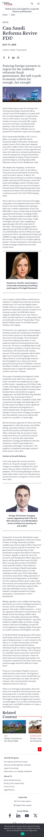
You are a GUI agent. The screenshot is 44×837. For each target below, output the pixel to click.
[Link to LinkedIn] (18, 816)
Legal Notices (9, 790)
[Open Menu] (38, 3)
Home (5, 14)
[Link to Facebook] (10, 816)
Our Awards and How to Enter (16, 762)
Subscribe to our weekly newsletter (18, 771)
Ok (22, 834)
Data (13, 14)
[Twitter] (5, 58)
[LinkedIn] (14, 58)
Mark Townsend (18, 49)
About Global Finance (12, 780)
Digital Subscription (24, 805)
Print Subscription (23, 801)
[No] (41, 830)
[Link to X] (35, 816)
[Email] (19, 58)
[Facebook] (9, 58)
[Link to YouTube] (27, 816)
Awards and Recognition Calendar (17, 765)
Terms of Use (9, 786)
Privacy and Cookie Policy (14, 783)
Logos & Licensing (11, 768)
